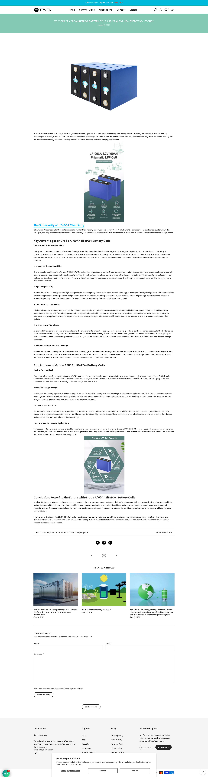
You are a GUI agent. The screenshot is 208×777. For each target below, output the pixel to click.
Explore (133, 9)
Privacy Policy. (77, 764)
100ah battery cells (46, 532)
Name (37, 643)
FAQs (84, 735)
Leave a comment (164, 532)
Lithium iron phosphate (78, 532)
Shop (72, 9)
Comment (39, 654)
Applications (105, 9)
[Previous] (36, 595)
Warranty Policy (117, 752)
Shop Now (118, 2)
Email (109, 643)
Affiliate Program (89, 752)
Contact (121, 9)
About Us (85, 744)
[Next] (172, 595)
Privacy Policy (116, 748)
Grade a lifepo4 (61, 532)
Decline (135, 771)
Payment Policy (117, 744)
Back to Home (91, 707)
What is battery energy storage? (96, 610)
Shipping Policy (117, 735)
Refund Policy (116, 740)
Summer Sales (87, 9)
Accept (103, 771)
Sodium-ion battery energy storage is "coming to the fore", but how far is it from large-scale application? (55, 612)
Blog (83, 740)
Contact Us (86, 748)
